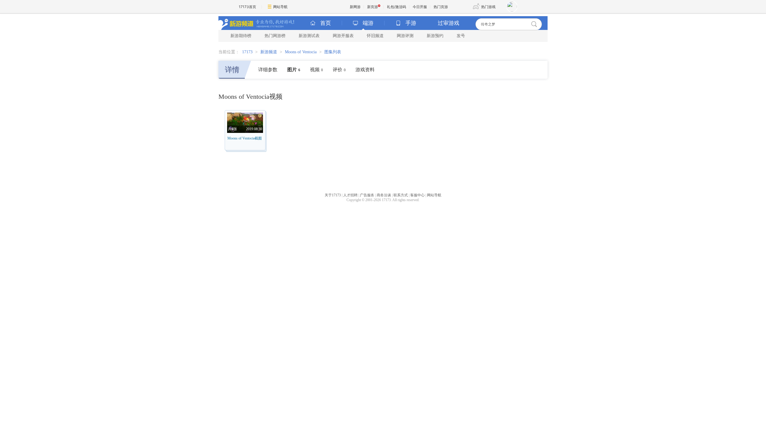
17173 (247, 52)
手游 (410, 23)
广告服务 (367, 195)
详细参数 (267, 69)
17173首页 (247, 6)
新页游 (372, 6)
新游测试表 (309, 36)
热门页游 (441, 6)
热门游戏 (488, 6)
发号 (461, 36)
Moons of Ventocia (301, 52)
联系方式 (400, 195)
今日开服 (420, 6)
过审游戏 (448, 23)
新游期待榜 (240, 36)
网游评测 (405, 36)
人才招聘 (350, 195)
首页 (325, 23)
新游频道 (268, 52)
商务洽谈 (384, 195)
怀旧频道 (375, 36)
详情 (232, 70)
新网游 (355, 6)
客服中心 (417, 195)
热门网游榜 (275, 36)
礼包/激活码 (396, 6)
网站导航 (280, 6)
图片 (293, 69)
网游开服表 (343, 36)
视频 (316, 69)
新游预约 (435, 36)
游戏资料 (365, 69)
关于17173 (333, 195)
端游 (368, 23)
